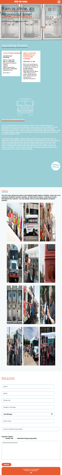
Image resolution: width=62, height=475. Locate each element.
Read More (6, 72)
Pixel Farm (34, 470)
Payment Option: (7, 436)
